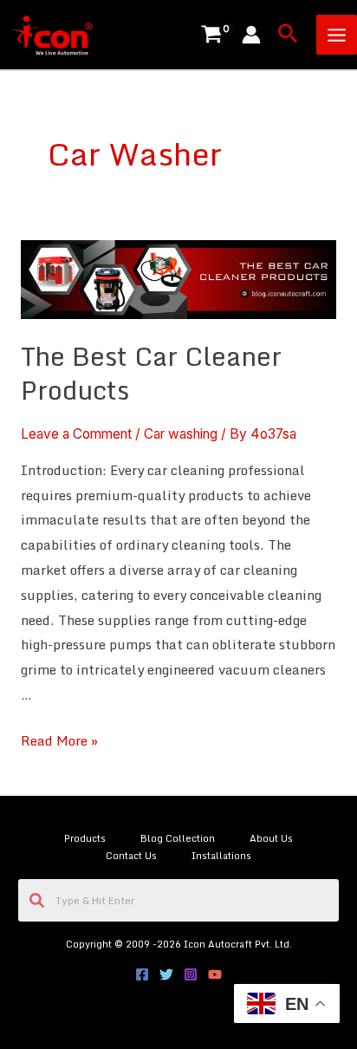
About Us (271, 838)
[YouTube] (215, 974)
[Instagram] (191, 974)
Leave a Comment (76, 434)
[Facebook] (142, 974)
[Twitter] (166, 974)
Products (85, 838)
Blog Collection (177, 838)
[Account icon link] (251, 34)
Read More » (59, 740)
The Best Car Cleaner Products (151, 373)
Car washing (180, 434)
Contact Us (131, 855)
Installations (221, 855)
